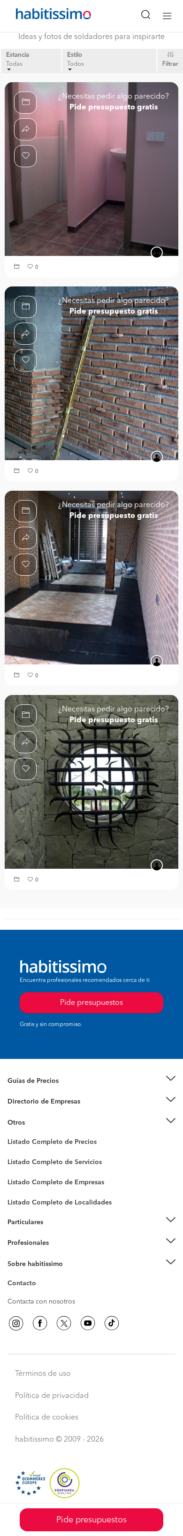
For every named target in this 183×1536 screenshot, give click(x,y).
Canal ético (24, 1284)
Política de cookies (46, 1417)
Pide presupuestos (91, 1520)
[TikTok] (111, 1323)
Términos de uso (43, 1374)
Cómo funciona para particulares (57, 1233)
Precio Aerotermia (35, 1101)
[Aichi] (91, 782)
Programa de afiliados (40, 1294)
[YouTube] (87, 1323)
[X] (63, 1323)
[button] (18, 267)
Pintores (20, 1169)
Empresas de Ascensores (45, 1113)
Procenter (22, 1162)
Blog (15, 1134)
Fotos (16, 1153)
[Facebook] (39, 1323)
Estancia (17, 55)
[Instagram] (16, 1323)
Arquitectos (25, 1198)
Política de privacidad (52, 1396)
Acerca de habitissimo (41, 1275)
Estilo (74, 55)
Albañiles (22, 1188)
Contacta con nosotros (41, 1301)
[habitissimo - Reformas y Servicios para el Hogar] (43, 16)
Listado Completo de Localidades (60, 1202)
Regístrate (22, 1243)
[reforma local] (91, 169)
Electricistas (25, 1179)
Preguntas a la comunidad (46, 1143)
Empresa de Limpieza (40, 1122)
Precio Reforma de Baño (44, 1092)
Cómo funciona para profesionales (60, 1254)
